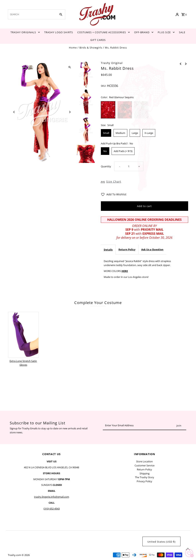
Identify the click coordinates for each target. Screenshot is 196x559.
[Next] (69, 112)
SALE (182, 32)
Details (108, 249)
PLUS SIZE (164, 32)
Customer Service (144, 465)
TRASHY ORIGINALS (23, 32)
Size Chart (113, 181)
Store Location (144, 461)
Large (135, 133)
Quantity (106, 166)
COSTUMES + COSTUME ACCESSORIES (101, 32)
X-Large (149, 133)
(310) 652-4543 (51, 508)
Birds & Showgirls (90, 47)
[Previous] (14, 112)
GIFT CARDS (98, 40)
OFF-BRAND (141, 32)
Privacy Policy (144, 481)
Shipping (144, 473)
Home (73, 47)
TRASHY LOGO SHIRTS (58, 32)
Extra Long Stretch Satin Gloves (23, 363)
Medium (120, 133)
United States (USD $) (161, 541)
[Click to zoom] (69, 67)
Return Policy (126, 249)
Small (106, 133)
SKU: (103, 85)
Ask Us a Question (152, 249)
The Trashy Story (144, 477)
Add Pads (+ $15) (123, 151)
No (105, 151)
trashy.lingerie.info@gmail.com (51, 496)
